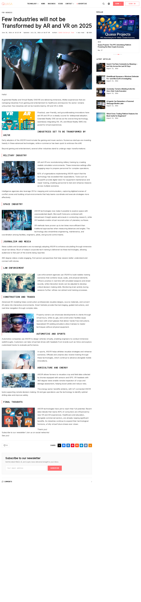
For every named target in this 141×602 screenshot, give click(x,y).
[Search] (104, 4)
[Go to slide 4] (118, 54)
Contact (69, 4)
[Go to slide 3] (116, 54)
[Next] (137, 27)
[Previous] (98, 27)
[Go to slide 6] (121, 54)
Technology (32, 4)
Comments (8, 482)
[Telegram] (81, 445)
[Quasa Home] (7, 3)
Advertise (82, 4)
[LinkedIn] (68, 445)
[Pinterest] (72, 445)
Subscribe (54, 468)
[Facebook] (64, 445)
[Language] (109, 4)
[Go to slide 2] (115, 54)
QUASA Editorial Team (66, 33)
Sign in (132, 4)
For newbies (7, 13)
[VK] (86, 445)
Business (52, 4)
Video (60, 4)
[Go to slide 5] (120, 54)
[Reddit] (77, 445)
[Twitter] (59, 445)
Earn (117, 4)
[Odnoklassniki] (90, 445)
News (43, 4)
